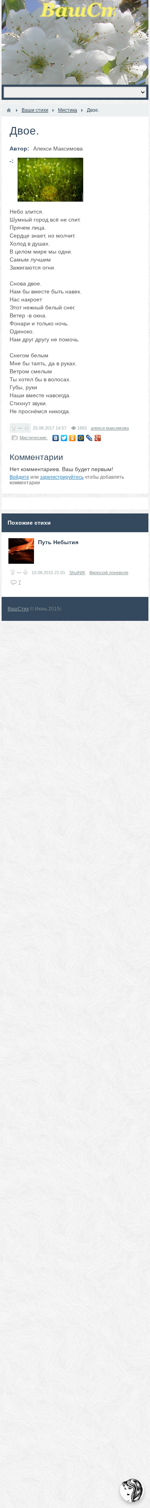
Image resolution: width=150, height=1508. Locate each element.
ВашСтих (18, 609)
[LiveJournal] (89, 438)
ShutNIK (77, 572)
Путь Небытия (58, 542)
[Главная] (9, 110)
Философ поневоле (108, 572)
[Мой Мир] (81, 438)
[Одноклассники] (72, 438)
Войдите (19, 477)
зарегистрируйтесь (62, 477)
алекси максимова (110, 428)
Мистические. (34, 437)
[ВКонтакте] (56, 438)
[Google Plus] (98, 438)
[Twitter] (64, 438)
